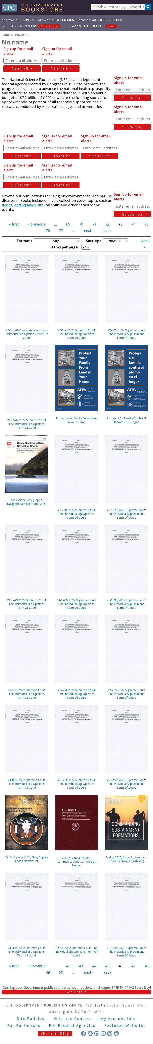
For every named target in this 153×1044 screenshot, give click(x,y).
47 (133, 965)
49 (48, 972)
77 (61, 230)
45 (107, 965)
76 (48, 230)
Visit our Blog (55, 1033)
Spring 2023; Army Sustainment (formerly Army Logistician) (126, 859)
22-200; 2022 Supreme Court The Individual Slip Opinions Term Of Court (76, 513)
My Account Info (118, 1018)
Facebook (83, 1033)
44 (94, 965)
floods (7, 205)
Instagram (96, 1033)
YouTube (103, 1033)
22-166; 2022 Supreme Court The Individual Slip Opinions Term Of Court (26, 693)
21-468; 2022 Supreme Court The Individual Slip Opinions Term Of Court (26, 951)
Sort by (93, 240)
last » (107, 230)
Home (6, 35)
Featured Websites (125, 1025)
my (77, 26)
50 (61, 972)
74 (133, 224)
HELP (97, 26)
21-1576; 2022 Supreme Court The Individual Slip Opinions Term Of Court (26, 423)
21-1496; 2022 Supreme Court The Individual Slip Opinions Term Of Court (76, 604)
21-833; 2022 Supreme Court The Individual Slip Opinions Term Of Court (76, 783)
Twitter (90, 1033)
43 (81, 965)
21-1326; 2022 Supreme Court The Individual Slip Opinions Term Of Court (126, 513)
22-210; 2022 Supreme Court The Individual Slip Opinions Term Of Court (126, 693)
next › (88, 230)
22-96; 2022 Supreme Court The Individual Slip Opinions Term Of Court (76, 951)
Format (24, 240)
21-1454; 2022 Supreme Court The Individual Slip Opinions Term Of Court (126, 783)
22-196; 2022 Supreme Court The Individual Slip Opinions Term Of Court (76, 334)
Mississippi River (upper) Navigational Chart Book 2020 (26, 502)
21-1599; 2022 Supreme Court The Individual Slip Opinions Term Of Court (126, 604)
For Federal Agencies (72, 1025)
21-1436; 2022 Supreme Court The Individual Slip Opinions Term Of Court (126, 951)
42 (68, 965)
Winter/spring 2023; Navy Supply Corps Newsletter (26, 859)
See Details (76, 992)
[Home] (34, 10)
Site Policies (30, 1018)
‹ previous (36, 224)
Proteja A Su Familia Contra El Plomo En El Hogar (126, 420)
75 (146, 224)
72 (107, 224)
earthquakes (25, 205)
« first (14, 224)
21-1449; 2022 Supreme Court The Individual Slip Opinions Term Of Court (26, 604)
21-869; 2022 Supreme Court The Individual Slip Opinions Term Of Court (26, 783)
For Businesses (23, 1025)
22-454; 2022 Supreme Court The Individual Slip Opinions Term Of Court (76, 693)
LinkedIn (116, 1033)
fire (41, 205)
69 (68, 224)
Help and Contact (72, 1018)
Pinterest (109, 1033)
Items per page (64, 247)
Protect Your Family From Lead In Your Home (76, 420)
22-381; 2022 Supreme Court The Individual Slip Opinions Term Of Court (126, 334)
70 (81, 224)
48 (146, 965)
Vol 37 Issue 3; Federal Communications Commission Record (76, 861)
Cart (111, 26)
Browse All (18, 20)
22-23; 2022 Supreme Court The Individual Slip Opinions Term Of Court (27, 334)
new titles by (30, 26)
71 (94, 224)
